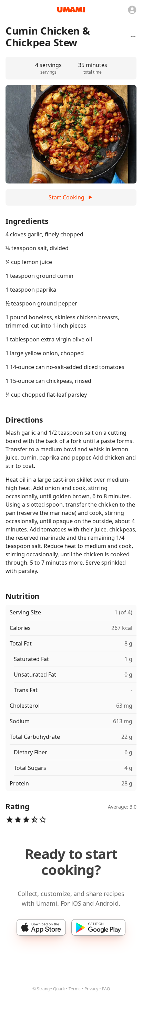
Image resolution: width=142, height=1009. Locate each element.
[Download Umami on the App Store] (41, 927)
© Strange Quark (48, 989)
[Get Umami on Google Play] (98, 927)
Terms (75, 989)
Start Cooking (66, 197)
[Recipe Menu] (133, 36)
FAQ (106, 989)
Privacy (91, 989)
